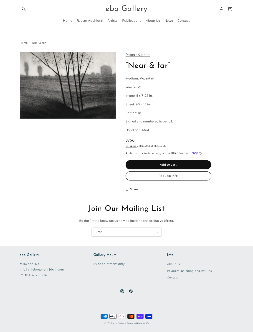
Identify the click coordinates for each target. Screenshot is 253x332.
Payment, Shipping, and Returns (189, 271)
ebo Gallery (119, 323)
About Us (173, 264)
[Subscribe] (157, 232)
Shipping (131, 145)
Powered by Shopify (138, 323)
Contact (172, 277)
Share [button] (134, 189)
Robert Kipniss (138, 55)
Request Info (168, 175)
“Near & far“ (39, 42)
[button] (24, 9)
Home (24, 42)
